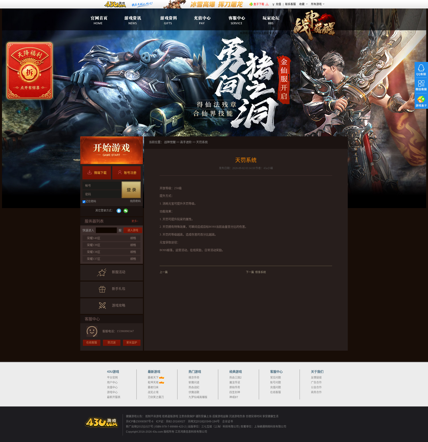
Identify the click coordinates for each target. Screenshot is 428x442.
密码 (88, 194)
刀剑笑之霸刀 (156, 397)
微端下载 (100, 172)
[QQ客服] (421, 70)
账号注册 (130, 172)
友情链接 (316, 377)
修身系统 (260, 272)
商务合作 (316, 392)
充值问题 (275, 387)
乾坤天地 (153, 382)
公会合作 (316, 387)
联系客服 (290, 4)
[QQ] (119, 211)
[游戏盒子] (421, 101)
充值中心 (112, 387)
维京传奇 (194, 377)
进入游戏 (133, 230)
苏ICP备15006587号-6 (139, 421)
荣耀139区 (93, 245)
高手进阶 (186, 142)
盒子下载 (258, 4)
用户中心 (112, 382)
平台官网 (112, 377)
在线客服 (91, 342)
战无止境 (153, 392)
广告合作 (316, 382)
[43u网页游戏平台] (104, 422)
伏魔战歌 (194, 392)
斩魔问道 (194, 382)
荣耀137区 (93, 258)
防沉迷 (112, 342)
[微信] (125, 211)
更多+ (135, 221)
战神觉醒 (170, 142)
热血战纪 (194, 387)
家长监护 (131, 342)
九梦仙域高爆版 (198, 397)
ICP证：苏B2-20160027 (170, 421)
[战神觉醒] (314, 25)
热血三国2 (235, 377)
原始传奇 (234, 387)
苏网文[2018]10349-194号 (204, 421)
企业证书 (227, 421)
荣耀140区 (93, 238)
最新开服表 (113, 397)
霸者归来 (153, 387)
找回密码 (135, 201)
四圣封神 (234, 392)
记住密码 (90, 201)
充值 (278, 4)
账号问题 (275, 382)
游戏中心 (112, 392)
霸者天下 (153, 377)
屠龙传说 (234, 382)
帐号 (88, 185)
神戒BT (233, 397)
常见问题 (275, 377)
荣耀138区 (93, 252)
